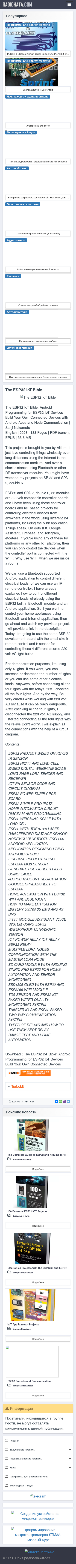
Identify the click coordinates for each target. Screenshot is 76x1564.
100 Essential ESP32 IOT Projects (27, 1211)
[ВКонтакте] (56, 1101)
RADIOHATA (17, 4)
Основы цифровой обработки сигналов (38, 305)
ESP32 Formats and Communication (29, 1381)
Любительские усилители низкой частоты (38, 269)
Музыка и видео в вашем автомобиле (38, 340)
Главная (14, 1440)
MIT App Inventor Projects (23, 1324)
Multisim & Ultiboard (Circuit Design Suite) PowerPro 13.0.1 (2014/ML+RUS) (39, 53)
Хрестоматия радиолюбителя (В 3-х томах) (38, 233)
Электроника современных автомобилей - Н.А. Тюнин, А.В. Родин (39, 197)
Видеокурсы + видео (21, 1485)
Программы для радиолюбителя (29, 1476)
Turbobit (17, 1086)
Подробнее (38, 1169)
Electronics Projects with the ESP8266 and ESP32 (37, 1268)
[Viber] (64, 1101)
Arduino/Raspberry (22, 1159)
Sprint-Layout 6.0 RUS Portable (38, 89)
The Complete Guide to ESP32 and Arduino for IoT (37, 1154)
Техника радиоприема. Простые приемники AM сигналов (38, 161)
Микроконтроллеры (23, 1272)
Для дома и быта (21, 1215)
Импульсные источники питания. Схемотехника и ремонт (38, 376)
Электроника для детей (38, 125)
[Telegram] (68, 1101)
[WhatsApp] (60, 1101)
